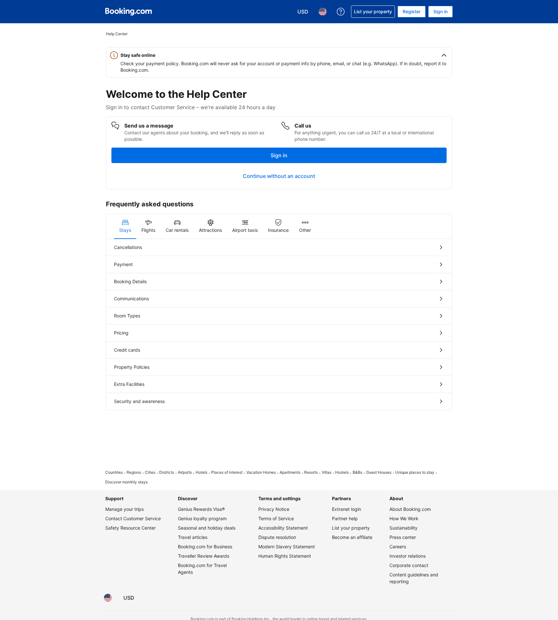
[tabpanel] (279, 324)
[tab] (125, 226)
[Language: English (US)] (108, 597)
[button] (279, 55)
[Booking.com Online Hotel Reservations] (128, 12)
